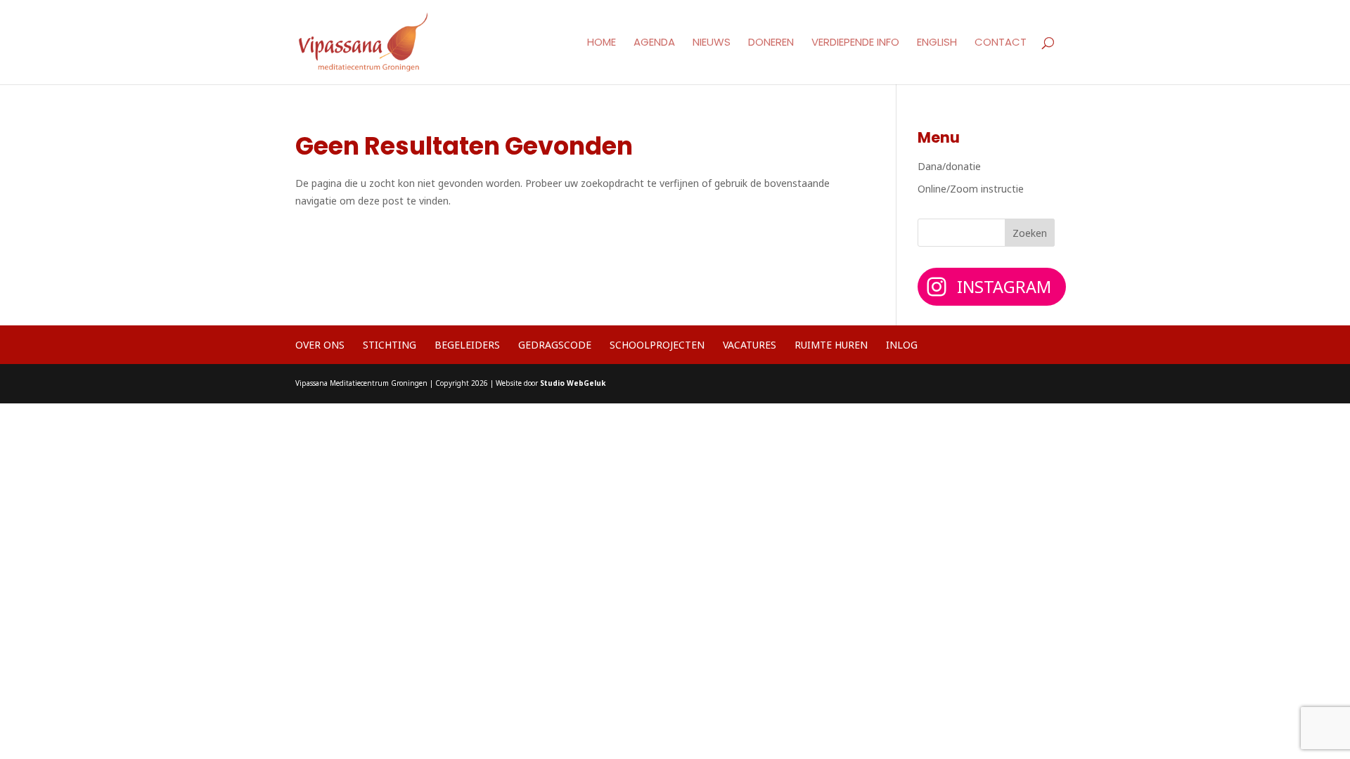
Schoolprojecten (657, 344)
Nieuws (712, 43)
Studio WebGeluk (572, 383)
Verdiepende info (855, 43)
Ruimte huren (831, 344)
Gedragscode (554, 344)
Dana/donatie (949, 166)
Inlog (902, 344)
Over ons (320, 344)
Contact (1001, 43)
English (937, 43)
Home (601, 43)
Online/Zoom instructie (971, 188)
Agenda (654, 43)
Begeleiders (467, 344)
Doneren (771, 43)
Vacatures (749, 344)
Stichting (389, 344)
